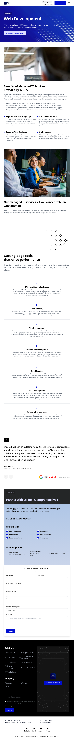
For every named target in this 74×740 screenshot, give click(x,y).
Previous (2, 455)
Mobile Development (13, 657)
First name (9, 575)
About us (8, 683)
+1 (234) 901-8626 (47, 4)
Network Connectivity (10, 667)
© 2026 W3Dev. (19, 736)
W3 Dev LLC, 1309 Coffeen (13, 720)
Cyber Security (26, 662)
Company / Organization (13, 583)
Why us (24, 683)
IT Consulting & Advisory (27, 657)
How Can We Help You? (13, 607)
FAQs (7, 687)
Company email (11, 591)
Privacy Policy (44, 736)
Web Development (28, 667)
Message (9, 614)
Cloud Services (10, 662)
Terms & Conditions (32, 736)
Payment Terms (54, 736)
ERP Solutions (10, 672)
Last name (41, 575)
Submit (10, 631)
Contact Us (60, 3)
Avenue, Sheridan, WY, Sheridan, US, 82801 (18, 722)
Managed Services (28, 652)
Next (71, 455)
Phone (8, 599)
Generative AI (10, 652)
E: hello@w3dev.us (45, 722)
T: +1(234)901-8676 (46, 720)
